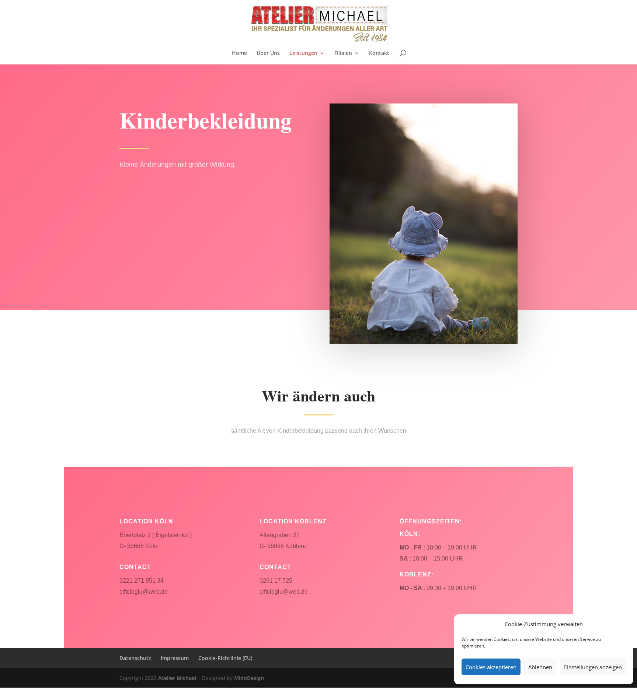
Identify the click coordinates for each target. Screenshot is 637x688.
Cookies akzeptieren (491, 667)
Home (239, 53)
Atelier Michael (177, 677)
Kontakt (379, 53)
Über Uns (268, 53)
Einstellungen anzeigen (593, 667)
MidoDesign (249, 677)
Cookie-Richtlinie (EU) (225, 657)
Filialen (343, 53)
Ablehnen (540, 667)
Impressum (175, 657)
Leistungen (303, 53)
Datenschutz (135, 657)
